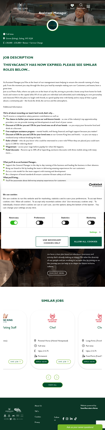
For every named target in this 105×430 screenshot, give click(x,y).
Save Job (14, 361)
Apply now (41, 361)
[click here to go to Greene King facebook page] (63, 418)
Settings (93, 232)
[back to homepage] (21, 6)
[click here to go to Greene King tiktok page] (75, 418)
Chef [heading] (53, 328)
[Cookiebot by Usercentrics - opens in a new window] (91, 185)
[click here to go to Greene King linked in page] (71, 418)
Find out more (56, 273)
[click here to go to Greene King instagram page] (67, 418)
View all (52, 385)
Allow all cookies (85, 241)
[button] (81, 6)
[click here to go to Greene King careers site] (13, 414)
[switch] (39, 223)
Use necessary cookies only (52, 241)
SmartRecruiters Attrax (89, 408)
